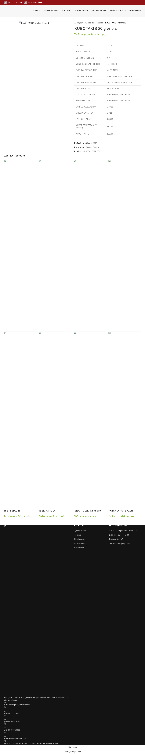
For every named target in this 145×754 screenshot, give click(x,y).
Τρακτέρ (91, 23)
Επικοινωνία (79, 548)
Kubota (100, 23)
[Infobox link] (13, 2)
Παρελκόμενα (79, 539)
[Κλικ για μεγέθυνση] (24, 20)
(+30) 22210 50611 (13, 713)
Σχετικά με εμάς (80, 531)
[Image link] (18, 610)
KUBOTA (87, 151)
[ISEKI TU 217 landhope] (90, 245)
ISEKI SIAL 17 (47, 510)
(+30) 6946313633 (13, 730)
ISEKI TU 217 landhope (87, 510)
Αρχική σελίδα (80, 23)
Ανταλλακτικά (79, 543)
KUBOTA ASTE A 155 (120, 510)
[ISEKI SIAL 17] (55, 245)
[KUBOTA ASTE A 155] (124, 245)
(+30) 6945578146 (13, 721)
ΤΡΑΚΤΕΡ (96, 151)
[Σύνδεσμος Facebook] (136, 2)
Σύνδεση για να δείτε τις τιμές (90, 34)
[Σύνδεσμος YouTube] (139, 2)
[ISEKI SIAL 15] (20, 245)
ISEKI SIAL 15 (12, 510)
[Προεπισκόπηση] (7, 506)
